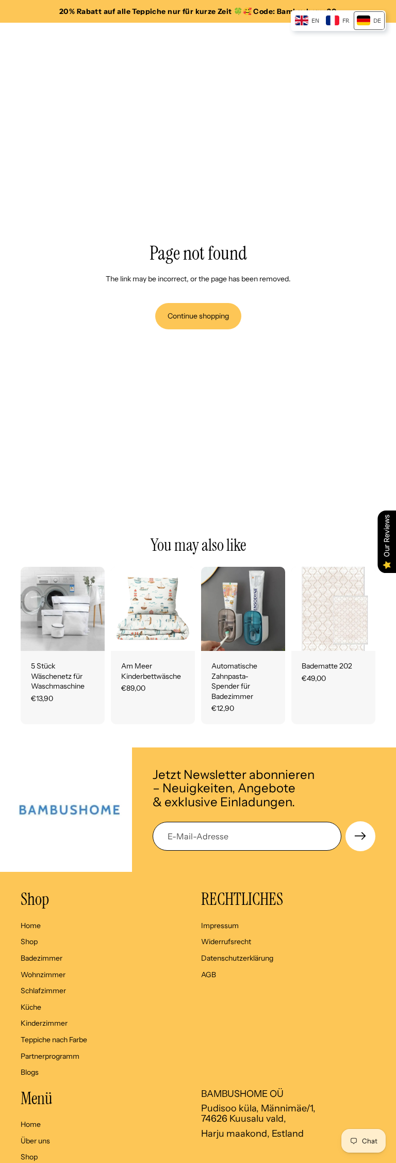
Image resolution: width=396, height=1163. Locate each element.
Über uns (35, 1140)
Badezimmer (41, 958)
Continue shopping (198, 316)
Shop (29, 941)
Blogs (30, 1072)
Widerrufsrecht (226, 941)
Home (31, 925)
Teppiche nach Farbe (54, 1039)
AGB (208, 974)
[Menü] (12, 38)
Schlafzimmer (43, 990)
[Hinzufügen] (88, 635)
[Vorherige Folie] (32, 608)
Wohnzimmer (43, 974)
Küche (31, 1007)
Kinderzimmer (44, 1023)
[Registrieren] (360, 836)
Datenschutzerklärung (237, 958)
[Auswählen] (179, 635)
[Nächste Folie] (93, 608)
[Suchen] (34, 38)
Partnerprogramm (50, 1055)
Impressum (220, 925)
